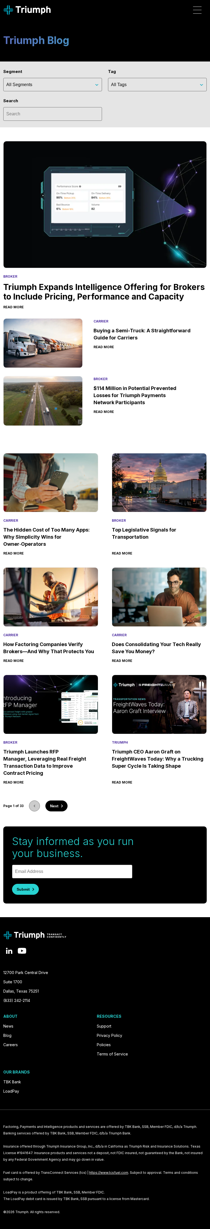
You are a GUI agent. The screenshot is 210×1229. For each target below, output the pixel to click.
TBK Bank (12, 1082)
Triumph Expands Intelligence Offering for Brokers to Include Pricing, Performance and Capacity (104, 291)
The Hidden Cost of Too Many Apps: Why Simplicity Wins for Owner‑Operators (46, 537)
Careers (10, 1044)
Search (10, 100)
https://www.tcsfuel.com (108, 1173)
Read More (13, 553)
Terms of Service (112, 1054)
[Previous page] (34, 805)
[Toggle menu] (197, 10)
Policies (104, 1044)
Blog (7, 1035)
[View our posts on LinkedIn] (9, 951)
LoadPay (11, 1091)
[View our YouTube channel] (22, 951)
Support (104, 1026)
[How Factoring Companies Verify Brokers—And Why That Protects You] (50, 597)
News (8, 1026)
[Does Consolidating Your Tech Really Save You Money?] (159, 597)
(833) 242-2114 (16, 1000)
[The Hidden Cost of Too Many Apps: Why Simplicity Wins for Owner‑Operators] (50, 482)
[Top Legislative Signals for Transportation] (159, 482)
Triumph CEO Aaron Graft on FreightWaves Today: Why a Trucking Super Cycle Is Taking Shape (157, 759)
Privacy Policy (109, 1035)
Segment (12, 71)
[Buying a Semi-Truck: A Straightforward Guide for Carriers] (43, 343)
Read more (13, 307)
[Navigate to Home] (27, 10)
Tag (112, 71)
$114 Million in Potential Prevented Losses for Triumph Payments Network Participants (135, 395)
